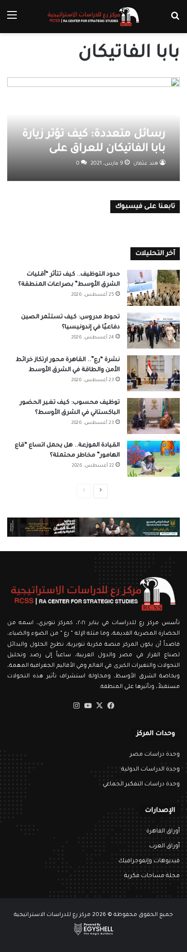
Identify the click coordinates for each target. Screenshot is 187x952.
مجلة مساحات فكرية (152, 876)
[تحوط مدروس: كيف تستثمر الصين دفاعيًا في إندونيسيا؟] (153, 331)
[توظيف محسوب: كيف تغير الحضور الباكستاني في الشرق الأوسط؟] (153, 416)
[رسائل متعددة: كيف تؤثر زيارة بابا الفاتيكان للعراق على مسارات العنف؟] (93, 129)
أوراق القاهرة (163, 831)
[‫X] (99, 705)
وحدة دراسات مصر (155, 754)
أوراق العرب (164, 846)
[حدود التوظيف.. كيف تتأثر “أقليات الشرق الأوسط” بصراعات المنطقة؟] (153, 288)
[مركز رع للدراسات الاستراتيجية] (93, 16)
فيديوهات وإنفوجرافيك (149, 861)
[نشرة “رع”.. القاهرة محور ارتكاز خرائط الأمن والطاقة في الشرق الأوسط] (153, 373)
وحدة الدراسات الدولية (150, 769)
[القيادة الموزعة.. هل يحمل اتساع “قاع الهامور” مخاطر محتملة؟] (153, 459)
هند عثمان (145, 164)
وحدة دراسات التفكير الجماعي (141, 784)
